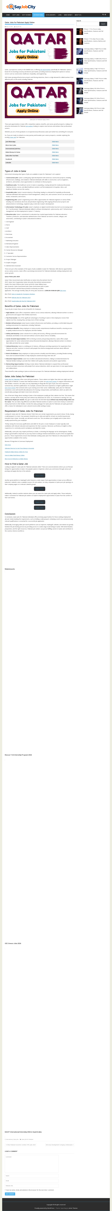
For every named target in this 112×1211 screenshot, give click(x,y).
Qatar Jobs (16, 1139)
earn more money (51, 381)
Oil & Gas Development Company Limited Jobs (59, 1145)
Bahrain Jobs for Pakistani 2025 (21, 297)
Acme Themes (73, 1208)
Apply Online (39, 475)
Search (78, 21)
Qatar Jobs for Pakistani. (27, 1139)
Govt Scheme (26, 15)
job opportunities (45, 69)
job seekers (29, 126)
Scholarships (50, 15)
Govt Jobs (15, 15)
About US (78, 15)
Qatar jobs (13, 137)
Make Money (68, 15)
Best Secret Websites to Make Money (16, 459)
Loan (59, 15)
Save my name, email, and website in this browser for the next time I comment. (30, 1190)
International (38, 15)
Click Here (55, 141)
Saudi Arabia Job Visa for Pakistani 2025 (23, 301)
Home (8, 15)
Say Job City (18, 26)
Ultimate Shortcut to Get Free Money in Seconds (19, 448)
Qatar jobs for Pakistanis (12, 379)
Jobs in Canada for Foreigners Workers (23, 294)
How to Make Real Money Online (14, 455)
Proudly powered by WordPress (44, 1208)
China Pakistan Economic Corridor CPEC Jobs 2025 (21, 1145)
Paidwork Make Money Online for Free (16, 452)
